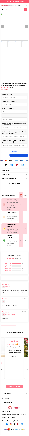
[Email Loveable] (21, 425)
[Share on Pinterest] (17, 165)
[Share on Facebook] (11, 165)
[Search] (25, 9)
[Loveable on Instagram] (10, 425)
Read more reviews (14, 386)
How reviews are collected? (8, 325)
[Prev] (2, 26)
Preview (14, 151)
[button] (4, 87)
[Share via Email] (22, 165)
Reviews (11, 5)
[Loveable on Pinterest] (18, 425)
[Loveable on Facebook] (7, 425)
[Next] (26, 26)
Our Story (18, 5)
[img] (5, 284)
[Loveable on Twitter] (14, 425)
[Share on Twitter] (6, 165)
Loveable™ (13, 432)
